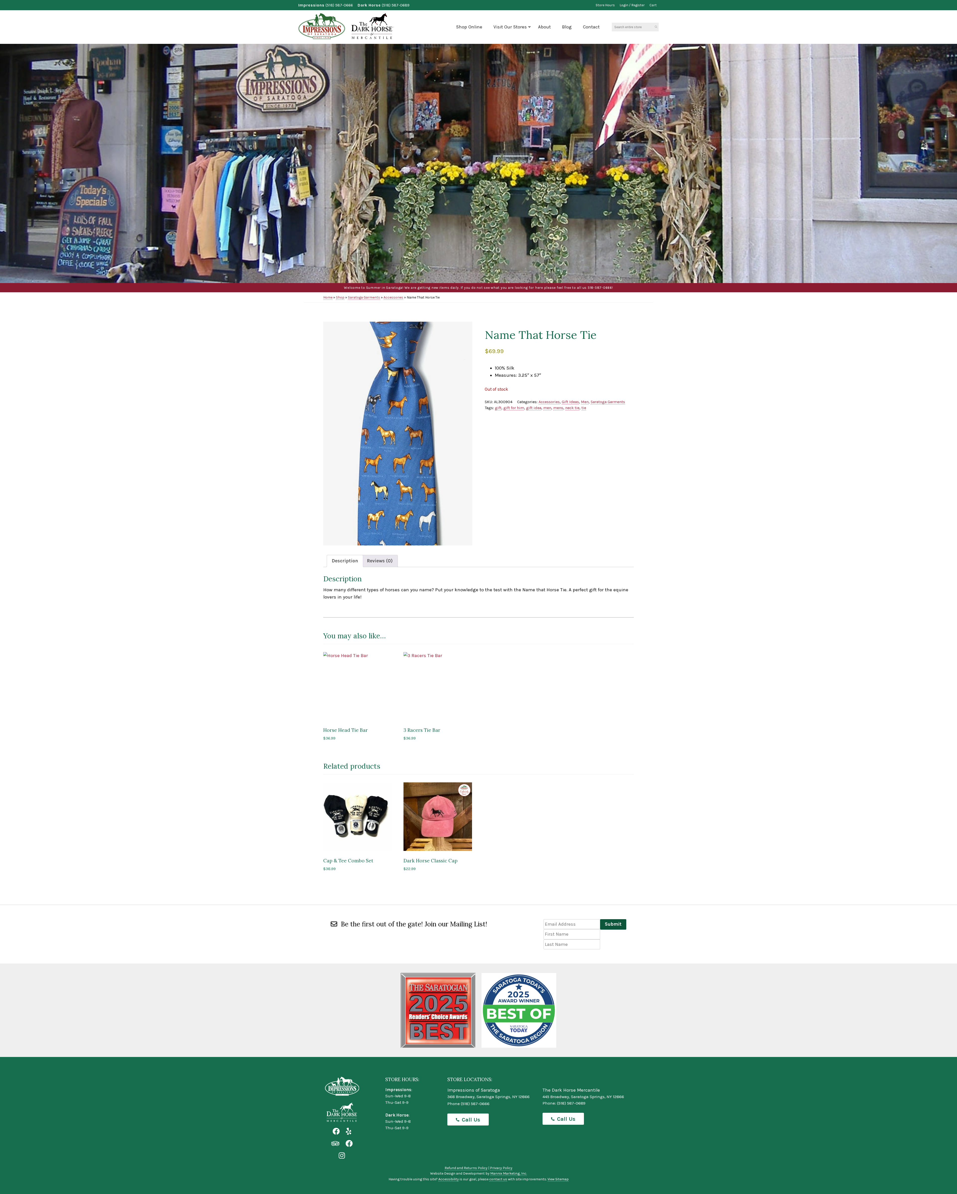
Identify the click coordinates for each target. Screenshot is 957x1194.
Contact (591, 27)
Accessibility (448, 1179)
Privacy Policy (501, 1168)
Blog (567, 27)
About (544, 27)
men (547, 407)
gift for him (513, 407)
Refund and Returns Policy (466, 1168)
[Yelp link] (348, 1131)
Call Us (471, 1120)
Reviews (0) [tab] (380, 561)
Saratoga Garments (364, 297)
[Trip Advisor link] (335, 1143)
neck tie (572, 407)
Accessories (393, 297)
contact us (498, 1179)
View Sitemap (558, 1179)
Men (585, 401)
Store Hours (605, 5)
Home (327, 297)
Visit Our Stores (510, 27)
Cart (653, 5)
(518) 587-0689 (395, 5)
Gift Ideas (570, 401)
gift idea (533, 407)
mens (558, 407)
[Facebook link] (336, 1131)
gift (498, 407)
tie (583, 407)
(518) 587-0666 (339, 5)
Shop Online (469, 27)
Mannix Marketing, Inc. (508, 1173)
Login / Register (632, 5)
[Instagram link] (342, 1155)
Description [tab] (345, 561)
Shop (340, 297)
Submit (613, 924)
